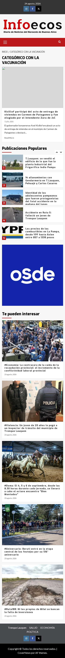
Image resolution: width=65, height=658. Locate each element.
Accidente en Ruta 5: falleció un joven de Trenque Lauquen (38, 215)
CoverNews (24, 652)
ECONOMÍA (47, 627)
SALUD (33, 627)
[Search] (60, 42)
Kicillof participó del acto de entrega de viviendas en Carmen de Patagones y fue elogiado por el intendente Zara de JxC (31, 114)
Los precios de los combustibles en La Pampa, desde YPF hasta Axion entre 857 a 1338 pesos (42, 233)
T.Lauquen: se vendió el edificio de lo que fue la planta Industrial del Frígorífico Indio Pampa (40, 163)
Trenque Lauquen (17, 627)
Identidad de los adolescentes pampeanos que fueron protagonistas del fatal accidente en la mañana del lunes (42, 198)
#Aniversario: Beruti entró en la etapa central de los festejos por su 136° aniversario (28, 551)
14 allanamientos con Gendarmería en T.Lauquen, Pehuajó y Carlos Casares (42, 180)
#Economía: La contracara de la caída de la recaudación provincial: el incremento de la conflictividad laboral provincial (32, 368)
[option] (32, 163)
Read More (9, 138)
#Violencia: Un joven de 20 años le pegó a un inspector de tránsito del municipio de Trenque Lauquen (30, 428)
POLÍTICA (32, 631)
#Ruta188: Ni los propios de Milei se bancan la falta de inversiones (32, 611)
